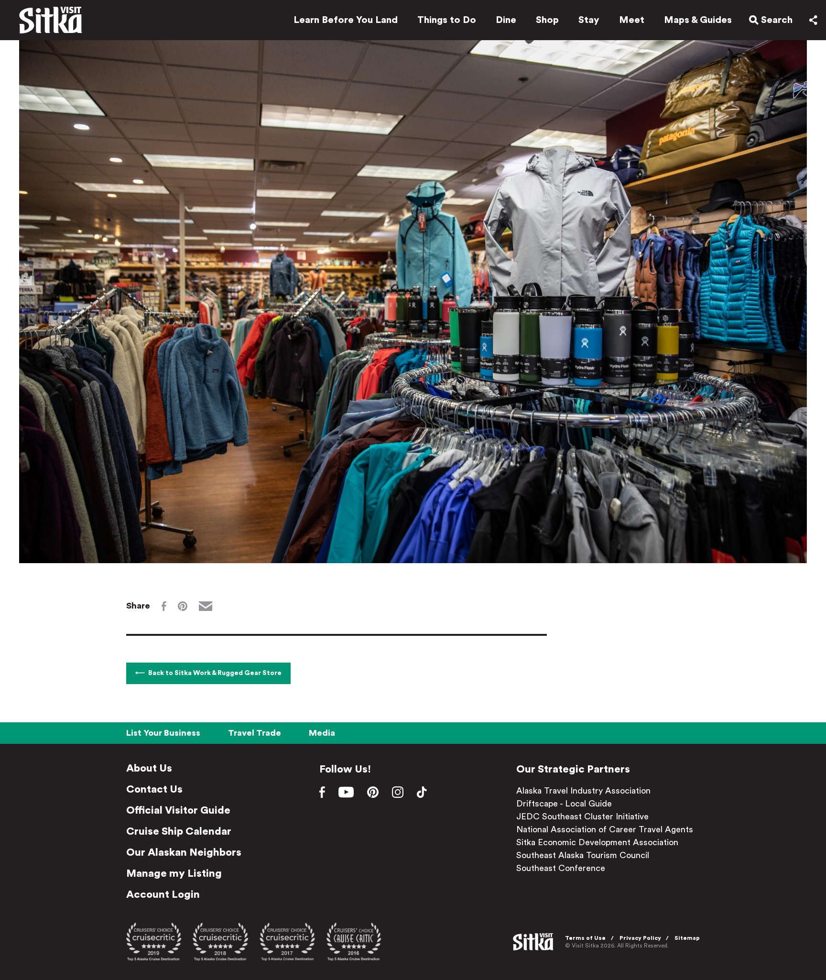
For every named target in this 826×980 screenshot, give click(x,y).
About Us (149, 768)
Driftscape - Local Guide (564, 803)
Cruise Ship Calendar (178, 831)
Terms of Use (585, 938)
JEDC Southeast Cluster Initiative (582, 816)
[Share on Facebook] (164, 606)
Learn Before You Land (345, 20)
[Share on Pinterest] (182, 606)
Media (322, 733)
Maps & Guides (698, 20)
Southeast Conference (560, 868)
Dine (506, 20)
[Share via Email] (205, 606)
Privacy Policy (640, 938)
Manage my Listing (174, 873)
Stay (588, 20)
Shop (547, 20)
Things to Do (446, 20)
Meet (631, 20)
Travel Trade (254, 733)
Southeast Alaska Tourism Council (582, 855)
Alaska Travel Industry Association (583, 790)
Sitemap (687, 938)
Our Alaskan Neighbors (183, 852)
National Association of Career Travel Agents (604, 829)
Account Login (163, 894)
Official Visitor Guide (178, 810)
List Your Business (163, 733)
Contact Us (154, 789)
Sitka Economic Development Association (597, 842)
